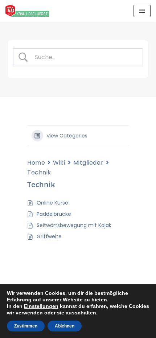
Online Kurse (52, 202)
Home (36, 162)
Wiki (59, 162)
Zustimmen (25, 326)
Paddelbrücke (54, 214)
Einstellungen (41, 306)
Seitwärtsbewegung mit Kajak (74, 225)
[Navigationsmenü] (142, 11)
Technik (39, 172)
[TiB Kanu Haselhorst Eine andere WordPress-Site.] (27, 11)
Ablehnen (64, 326)
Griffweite (49, 236)
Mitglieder (88, 162)
